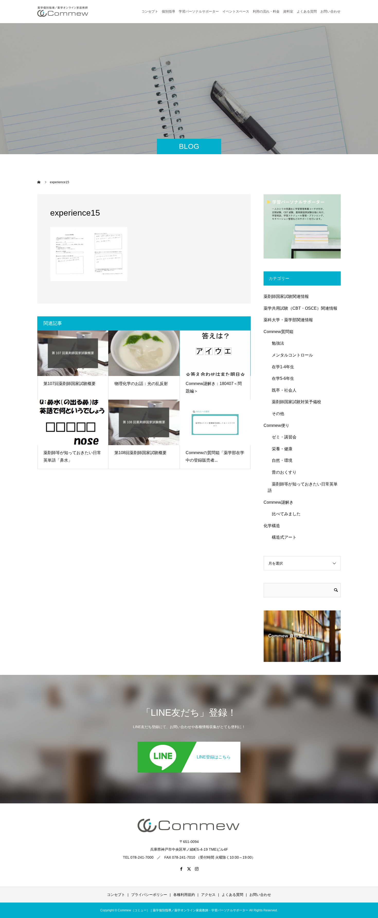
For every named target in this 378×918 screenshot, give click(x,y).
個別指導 (168, 11)
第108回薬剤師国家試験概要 (140, 453)
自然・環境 (280, 460)
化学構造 (272, 526)
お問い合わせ (260, 895)
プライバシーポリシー (149, 895)
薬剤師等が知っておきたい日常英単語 (303, 487)
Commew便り (276, 425)
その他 (276, 413)
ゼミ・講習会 (282, 437)
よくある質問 (307, 11)
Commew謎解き (278, 502)
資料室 (288, 11)
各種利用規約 (184, 895)
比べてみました (284, 514)
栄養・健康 (280, 449)
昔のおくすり (282, 472)
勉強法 (276, 343)
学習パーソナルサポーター (199, 11)
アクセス (208, 895)
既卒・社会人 (282, 390)
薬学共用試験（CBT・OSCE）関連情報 (300, 308)
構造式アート (282, 537)
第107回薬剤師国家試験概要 (69, 383)
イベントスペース (235, 11)
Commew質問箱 (278, 331)
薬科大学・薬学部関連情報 (288, 320)
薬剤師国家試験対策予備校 (294, 402)
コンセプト (149, 11)
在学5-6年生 (281, 378)
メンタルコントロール (290, 355)
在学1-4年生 (281, 367)
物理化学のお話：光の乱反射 (141, 383)
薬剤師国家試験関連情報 (286, 296)
